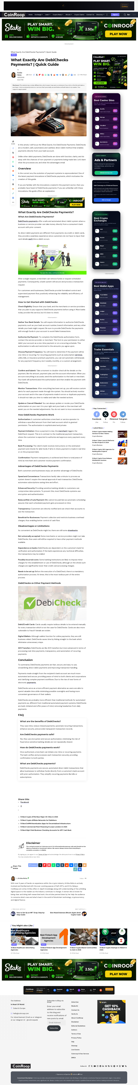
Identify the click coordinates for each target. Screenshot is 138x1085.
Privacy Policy (80, 854)
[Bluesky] (122, 1066)
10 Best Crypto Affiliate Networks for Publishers (38, 820)
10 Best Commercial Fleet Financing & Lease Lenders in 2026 (43, 827)
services (78, 355)
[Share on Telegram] (60, 74)
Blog (14, 55)
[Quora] (111, 1066)
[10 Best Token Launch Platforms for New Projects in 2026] (122, 443)
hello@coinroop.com (106, 172)
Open (115, 296)
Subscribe (54, 1028)
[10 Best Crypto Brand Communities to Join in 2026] (84, 937)
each (30, 239)
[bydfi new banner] (111, 1011)
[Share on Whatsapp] (45, 74)
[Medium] (106, 1066)
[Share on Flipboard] (39, 74)
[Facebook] (96, 417)
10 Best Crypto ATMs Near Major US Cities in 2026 (39, 817)
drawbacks (73, 530)
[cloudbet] (109, 72)
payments (31, 682)
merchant (62, 431)
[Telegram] (123, 417)
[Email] (66, 74)
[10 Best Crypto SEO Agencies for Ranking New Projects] (122, 452)
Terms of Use (42, 854)
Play (115, 110)
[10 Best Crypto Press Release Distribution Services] (122, 460)
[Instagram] (97, 1066)
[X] (105, 417)
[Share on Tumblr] (51, 74)
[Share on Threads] (63, 74)
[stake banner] (69, 29)
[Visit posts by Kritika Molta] (13, 75)
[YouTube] (94, 1066)
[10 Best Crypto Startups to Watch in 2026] (113, 937)
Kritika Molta (22, 878)
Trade (115, 230)
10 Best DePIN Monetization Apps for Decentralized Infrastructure (45, 823)
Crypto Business (97, 436)
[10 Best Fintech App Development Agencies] (54, 937)
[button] (107, 14)
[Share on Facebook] (34, 74)
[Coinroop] (14, 14)
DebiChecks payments (28, 221)
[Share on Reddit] (54, 74)
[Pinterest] (114, 417)
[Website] (86, 878)
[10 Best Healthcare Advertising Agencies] (24, 937)
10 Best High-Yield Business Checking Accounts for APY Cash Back (45, 830)
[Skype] (108, 1066)
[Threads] (119, 1066)
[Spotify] (114, 1066)
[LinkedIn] (103, 1066)
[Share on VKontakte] (57, 74)
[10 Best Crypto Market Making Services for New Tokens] (122, 434)
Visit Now (109, 989)
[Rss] (125, 1066)
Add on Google (106, 200)
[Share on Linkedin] (48, 74)
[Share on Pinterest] (42, 74)
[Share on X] (36, 74)
